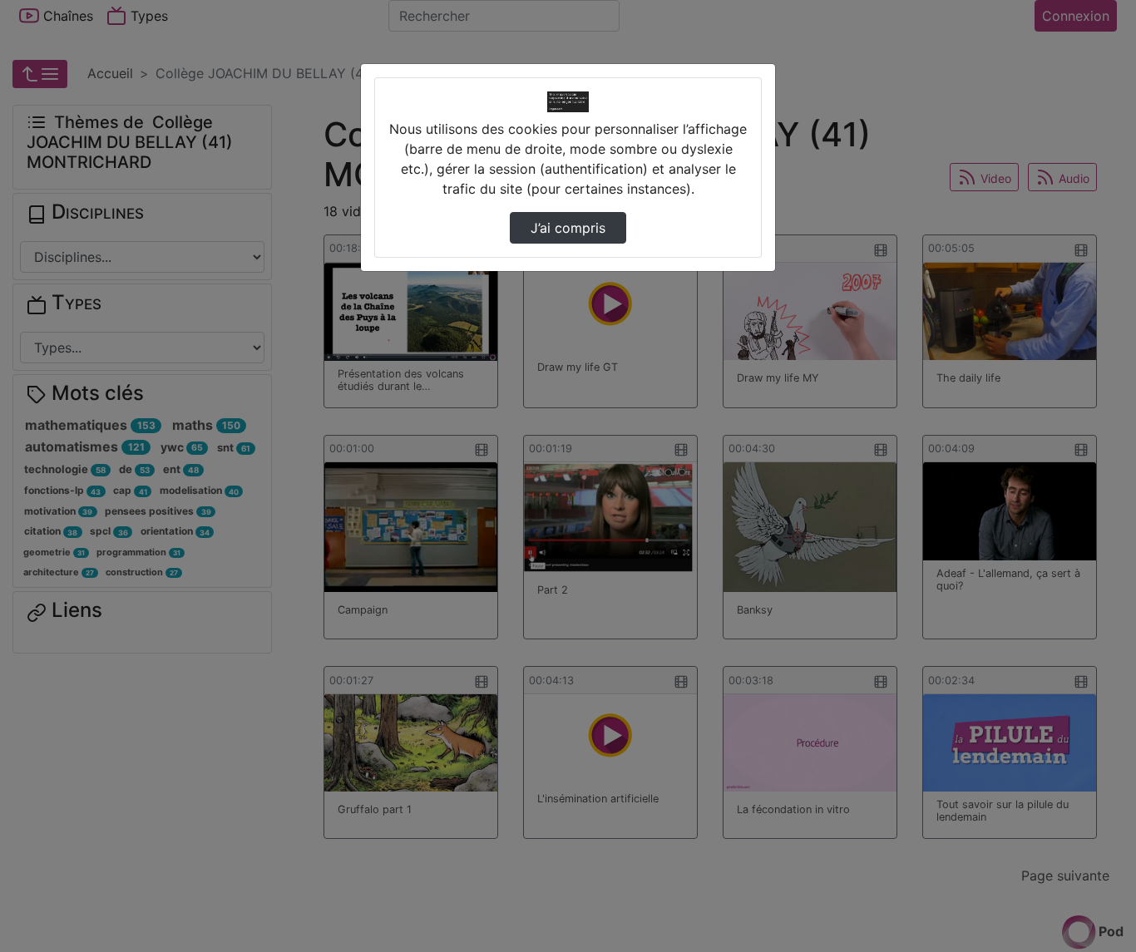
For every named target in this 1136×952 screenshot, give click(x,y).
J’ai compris (568, 228)
